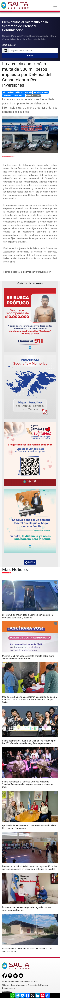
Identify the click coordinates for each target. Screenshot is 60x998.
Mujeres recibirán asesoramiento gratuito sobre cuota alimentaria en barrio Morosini (28, 657)
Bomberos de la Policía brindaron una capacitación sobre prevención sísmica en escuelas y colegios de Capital (29, 867)
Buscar (30, 55)
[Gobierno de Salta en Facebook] (4, 975)
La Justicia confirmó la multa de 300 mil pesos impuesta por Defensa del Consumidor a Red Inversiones (26, 74)
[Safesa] (30, 521)
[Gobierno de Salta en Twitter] (15, 975)
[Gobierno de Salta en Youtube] (21, 975)
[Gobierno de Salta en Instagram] (10, 975)
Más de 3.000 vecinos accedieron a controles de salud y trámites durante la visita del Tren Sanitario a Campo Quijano (29, 700)
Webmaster (7, 992)
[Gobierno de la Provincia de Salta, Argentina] (14, 5)
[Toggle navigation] (55, 5)
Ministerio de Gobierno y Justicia (17, 92)
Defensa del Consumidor (13, 96)
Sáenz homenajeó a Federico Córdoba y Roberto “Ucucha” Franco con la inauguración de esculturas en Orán (27, 784)
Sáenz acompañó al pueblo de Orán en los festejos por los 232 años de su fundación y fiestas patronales (29, 742)
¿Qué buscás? (9, 45)
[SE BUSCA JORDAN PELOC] (30, 320)
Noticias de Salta (40, 92)
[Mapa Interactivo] (30, 387)
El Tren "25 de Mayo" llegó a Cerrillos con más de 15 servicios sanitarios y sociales (27, 616)
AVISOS (31, 562)
